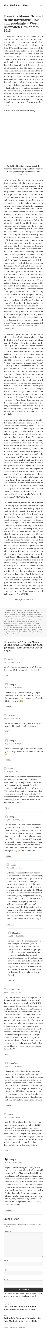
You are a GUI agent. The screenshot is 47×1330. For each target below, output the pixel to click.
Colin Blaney (22, 617)
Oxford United (32, 625)
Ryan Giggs (22, 630)
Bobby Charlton (9, 617)
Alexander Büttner (17, 612)
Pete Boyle (13, 627)
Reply (7, 676)
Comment (8, 1231)
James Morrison (24, 619)
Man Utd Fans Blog (16, 5)
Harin (10, 769)
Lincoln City (35, 621)
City (16, 617)
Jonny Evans (17, 621)
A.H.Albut (7, 612)
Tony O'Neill (23, 632)
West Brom (36, 632)
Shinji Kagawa (31, 630)
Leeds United (26, 621)
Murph (20, 610)
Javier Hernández (36, 619)
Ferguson (7, 619)
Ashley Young (20, 615)
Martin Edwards (34, 623)
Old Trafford (23, 625)
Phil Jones (20, 627)
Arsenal (12, 615)
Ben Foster (37, 615)
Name (7, 1261)
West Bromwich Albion (11, 634)
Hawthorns (14, 619)
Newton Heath (13, 625)
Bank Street (29, 615)
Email (7, 1270)
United (30, 632)
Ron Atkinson (13, 630)
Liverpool (7, 623)
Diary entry (30, 610)
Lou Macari (14, 623)
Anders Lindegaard (29, 612)
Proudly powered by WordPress (14, 1327)
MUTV (6, 625)
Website (7, 1279)
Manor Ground (24, 623)
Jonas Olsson (8, 621)
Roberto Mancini (29, 627)
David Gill (30, 617)
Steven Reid (14, 632)
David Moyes (38, 617)
